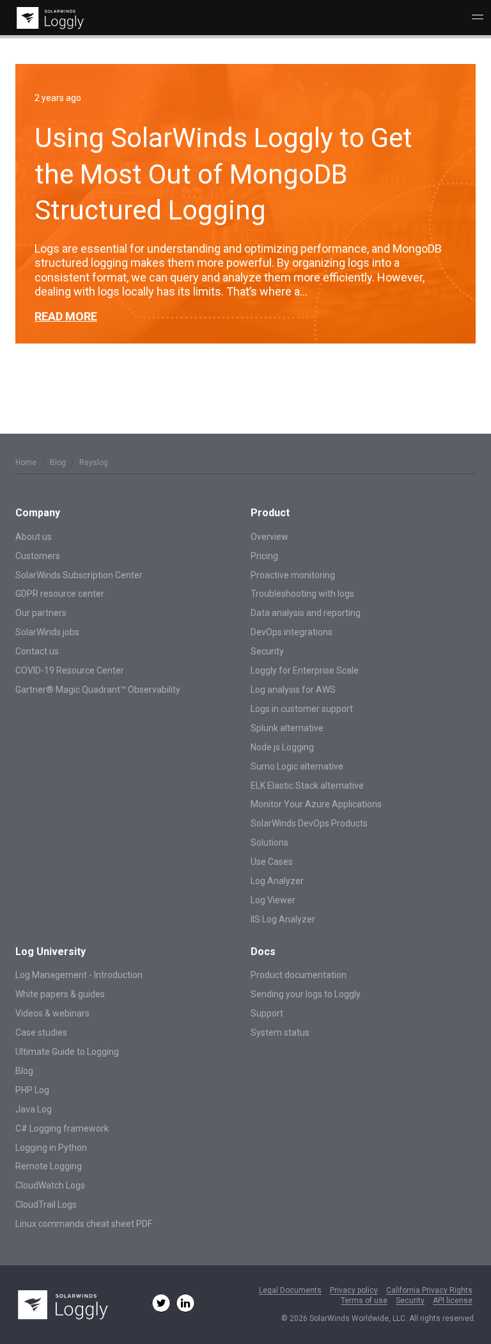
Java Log (33, 1109)
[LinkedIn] (185, 1303)
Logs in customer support (302, 709)
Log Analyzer (277, 881)
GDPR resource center (59, 594)
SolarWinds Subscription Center (79, 575)
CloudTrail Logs (46, 1204)
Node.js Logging (282, 747)
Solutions (269, 842)
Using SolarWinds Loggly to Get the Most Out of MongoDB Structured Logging (223, 174)
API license (452, 1301)
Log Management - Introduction (79, 975)
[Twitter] (161, 1303)
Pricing (264, 556)
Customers (37, 556)
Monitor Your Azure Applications (316, 804)
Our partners (40, 613)
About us (33, 537)
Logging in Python (51, 1147)
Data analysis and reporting (306, 613)
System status (280, 1032)
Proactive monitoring (293, 575)
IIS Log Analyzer (283, 919)
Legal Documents (290, 1290)
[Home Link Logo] (48, 18)
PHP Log (32, 1090)
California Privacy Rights (429, 1290)
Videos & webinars (52, 1013)
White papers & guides (60, 994)
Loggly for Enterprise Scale (305, 670)
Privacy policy (354, 1290)
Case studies (41, 1032)
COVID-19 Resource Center (69, 670)
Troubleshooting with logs (302, 594)
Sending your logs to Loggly (306, 994)
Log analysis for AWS (293, 689)
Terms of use (364, 1301)
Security (267, 651)
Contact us (37, 651)
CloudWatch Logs (50, 1185)
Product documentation (299, 975)
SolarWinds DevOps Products (309, 823)
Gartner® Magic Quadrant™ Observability (97, 689)
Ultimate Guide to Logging (67, 1052)
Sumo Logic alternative (297, 766)
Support (267, 1013)
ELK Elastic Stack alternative (307, 785)
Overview (269, 537)
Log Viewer (273, 900)
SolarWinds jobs (47, 632)
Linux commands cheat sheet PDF (83, 1224)
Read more (66, 316)
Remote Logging (48, 1166)
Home (25, 462)
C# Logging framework (62, 1128)
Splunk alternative (287, 728)
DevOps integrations (291, 632)
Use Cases (272, 862)
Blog (58, 462)
